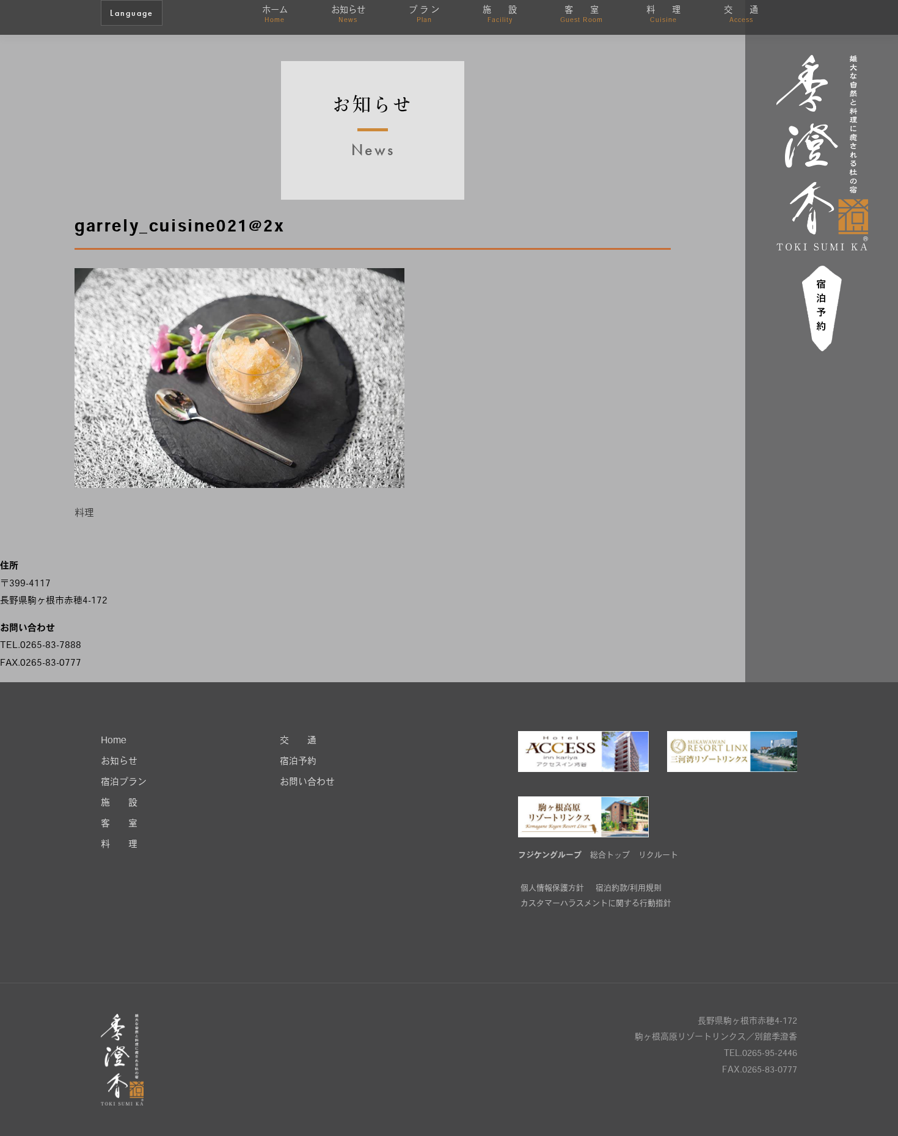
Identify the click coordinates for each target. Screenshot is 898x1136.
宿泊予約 (298, 761)
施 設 (500, 15)
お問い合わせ (307, 782)
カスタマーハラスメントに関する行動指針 (595, 904)
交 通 (741, 15)
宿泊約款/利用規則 (629, 888)
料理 (84, 514)
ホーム (275, 15)
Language (131, 12)
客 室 (581, 15)
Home (113, 741)
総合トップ (610, 855)
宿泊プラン (124, 782)
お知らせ (348, 15)
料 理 (663, 15)
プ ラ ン (424, 15)
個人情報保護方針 (552, 888)
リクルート (658, 855)
